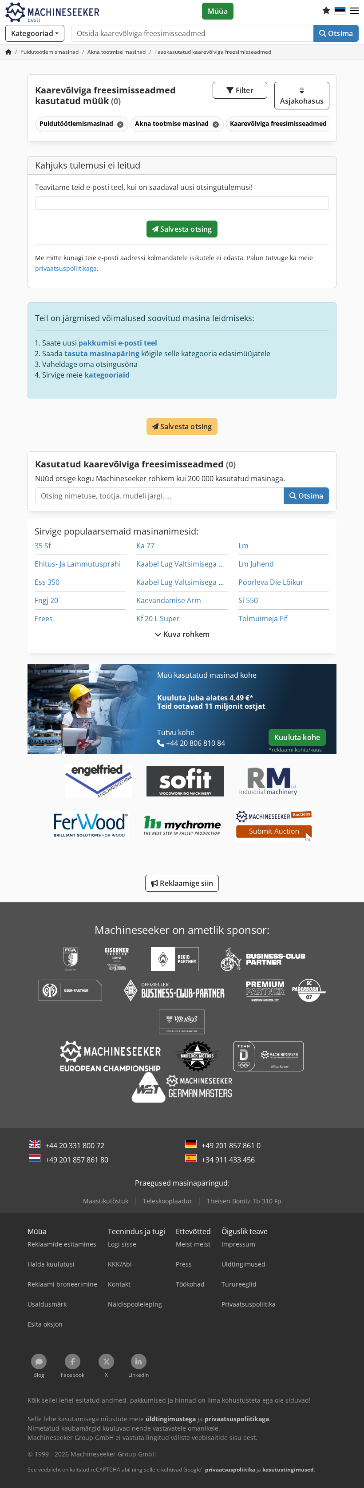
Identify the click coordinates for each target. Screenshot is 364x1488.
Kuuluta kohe (297, 737)
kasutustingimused (288, 1469)
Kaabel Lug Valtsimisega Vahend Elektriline (207, 582)
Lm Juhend (256, 564)
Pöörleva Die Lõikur (271, 582)
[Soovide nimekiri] (326, 11)
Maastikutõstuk (105, 1201)
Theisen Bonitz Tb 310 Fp (244, 1201)
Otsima (339, 33)
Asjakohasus (302, 101)
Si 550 (248, 600)
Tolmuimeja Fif (262, 618)
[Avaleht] (8, 52)
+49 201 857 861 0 (231, 1145)
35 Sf (43, 546)
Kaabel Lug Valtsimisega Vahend (190, 564)
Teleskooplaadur (167, 1201)
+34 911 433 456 (228, 1160)
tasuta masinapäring (101, 353)
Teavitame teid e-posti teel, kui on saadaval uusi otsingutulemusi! (144, 187)
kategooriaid (107, 375)
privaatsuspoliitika (230, 1469)
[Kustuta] (119, 124)
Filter (243, 90)
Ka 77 (145, 546)
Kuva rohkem (186, 634)
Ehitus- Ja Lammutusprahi (78, 564)
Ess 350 (47, 582)
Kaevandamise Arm (168, 600)
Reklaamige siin (185, 883)
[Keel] (340, 11)
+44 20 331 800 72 (74, 1145)
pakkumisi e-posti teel (118, 343)
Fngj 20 (46, 600)
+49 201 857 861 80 (76, 1160)
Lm (243, 546)
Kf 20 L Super (158, 618)
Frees (44, 618)
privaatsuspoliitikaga (66, 268)
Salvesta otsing (185, 229)
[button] (354, 11)
